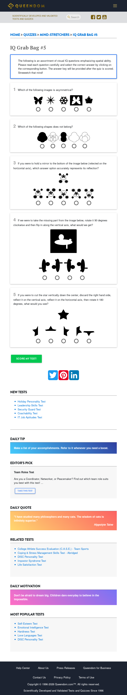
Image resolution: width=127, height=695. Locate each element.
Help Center (23, 668)
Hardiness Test (26, 631)
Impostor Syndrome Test (32, 561)
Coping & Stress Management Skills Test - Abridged (48, 553)
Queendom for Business (97, 668)
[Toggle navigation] (115, 6)
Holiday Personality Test (32, 401)
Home (15, 35)
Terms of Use (86, 677)
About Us (43, 668)
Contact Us (39, 677)
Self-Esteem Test (27, 623)
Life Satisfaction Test (30, 564)
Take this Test (25, 490)
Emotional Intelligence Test (33, 627)
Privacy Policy (62, 677)
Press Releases (66, 668)
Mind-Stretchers (54, 35)
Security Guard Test (29, 409)
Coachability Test (27, 413)
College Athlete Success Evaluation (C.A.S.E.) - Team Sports (53, 549)
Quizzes (29, 35)
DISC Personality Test (30, 557)
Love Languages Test (30, 635)
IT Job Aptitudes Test (30, 417)
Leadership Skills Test (30, 405)
